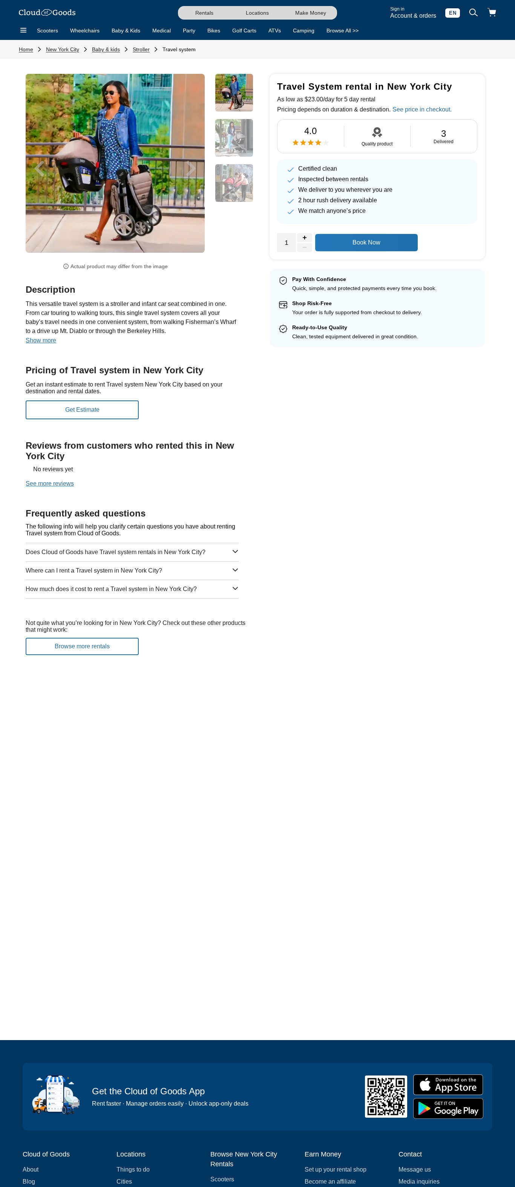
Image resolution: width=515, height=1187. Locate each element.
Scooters (47, 30)
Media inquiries (419, 1181)
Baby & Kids (126, 30)
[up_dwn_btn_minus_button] (304, 247)
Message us (415, 1169)
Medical (161, 30)
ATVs (274, 30)
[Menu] (23, 30)
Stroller (141, 49)
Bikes (213, 30)
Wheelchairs (85, 30)
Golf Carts (244, 30)
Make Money (310, 13)
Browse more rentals (82, 646)
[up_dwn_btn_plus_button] (304, 237)
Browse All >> (342, 30)
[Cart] (491, 13)
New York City (62, 49)
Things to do (133, 1169)
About (30, 1169)
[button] (39, 168)
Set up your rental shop (335, 1169)
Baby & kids (106, 49)
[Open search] (473, 13)
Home (26, 49)
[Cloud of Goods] (47, 13)
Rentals (204, 13)
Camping (303, 30)
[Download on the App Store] (448, 1084)
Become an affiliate (330, 1181)
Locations (257, 13)
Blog (29, 1181)
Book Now (366, 242)
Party (189, 30)
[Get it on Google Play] (448, 1108)
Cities (124, 1181)
